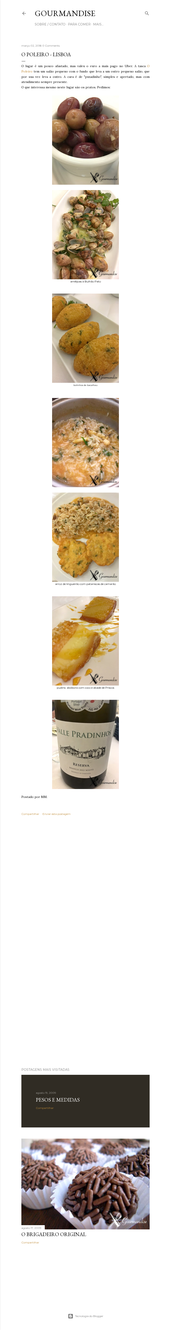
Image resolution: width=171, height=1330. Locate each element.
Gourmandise (65, 13)
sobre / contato (50, 24)
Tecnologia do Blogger (89, 1316)
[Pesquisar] (147, 12)
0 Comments (51, 45)
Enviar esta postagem (57, 814)
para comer (79, 24)
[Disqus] (85, 884)
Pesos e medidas (58, 1099)
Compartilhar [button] (30, 814)
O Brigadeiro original (53, 1234)
